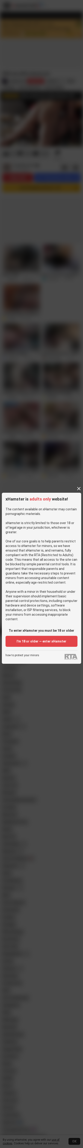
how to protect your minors (22, 655)
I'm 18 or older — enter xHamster (41, 641)
